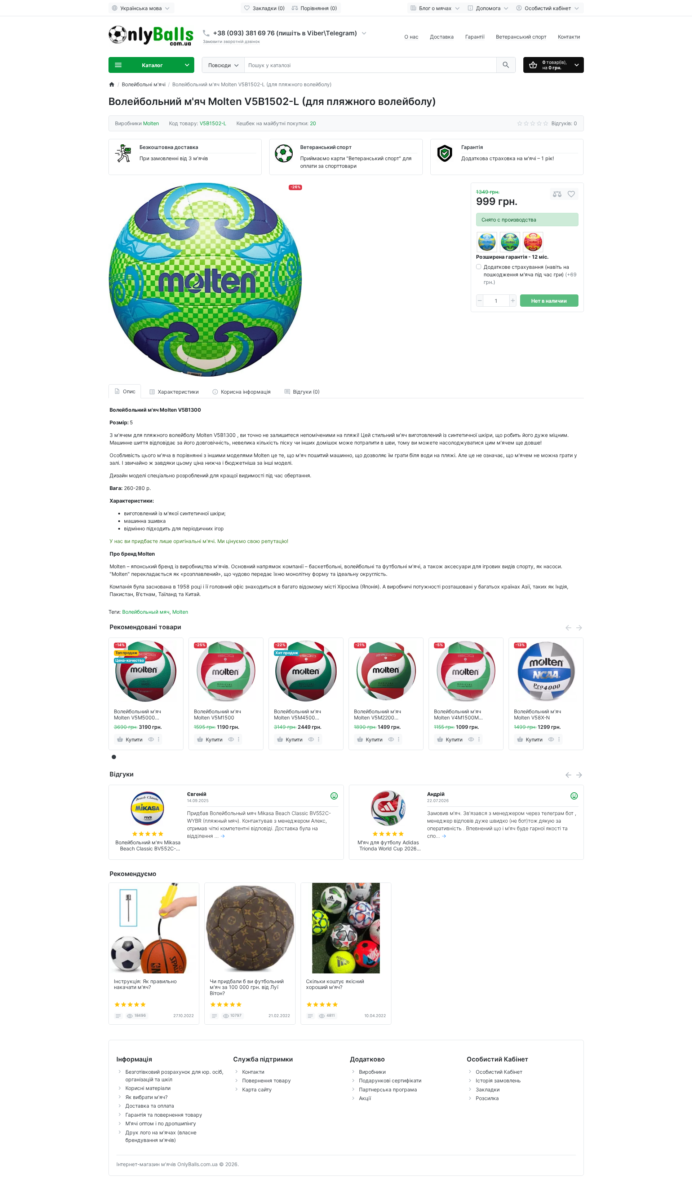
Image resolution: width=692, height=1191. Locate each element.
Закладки (488, 1089)
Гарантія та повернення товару (163, 1115)
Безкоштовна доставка (168, 147)
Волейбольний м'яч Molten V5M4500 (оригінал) (297, 715)
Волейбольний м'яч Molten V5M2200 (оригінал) (377, 715)
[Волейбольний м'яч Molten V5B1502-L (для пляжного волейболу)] (205, 279)
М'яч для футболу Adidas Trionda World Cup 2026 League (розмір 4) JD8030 (388, 846)
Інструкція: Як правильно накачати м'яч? (145, 984)
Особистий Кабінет (499, 1072)
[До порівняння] (557, 194)
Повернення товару (266, 1080)
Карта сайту (257, 1089)
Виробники (372, 1072)
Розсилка (487, 1098)
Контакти (569, 37)
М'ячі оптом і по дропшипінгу (160, 1123)
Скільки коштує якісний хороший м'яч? (335, 984)
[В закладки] (571, 194)
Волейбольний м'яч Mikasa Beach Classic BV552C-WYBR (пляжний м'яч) (148, 846)
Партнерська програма (388, 1089)
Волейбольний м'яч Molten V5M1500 (217, 715)
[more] (158, 739)
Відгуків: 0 (564, 123)
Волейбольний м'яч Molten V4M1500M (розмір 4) (457, 715)
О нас (411, 37)
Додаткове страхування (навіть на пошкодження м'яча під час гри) (530, 274)
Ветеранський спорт (521, 37)
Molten (180, 612)
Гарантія (472, 147)
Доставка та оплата (149, 1106)
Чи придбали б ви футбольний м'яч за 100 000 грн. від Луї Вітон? (247, 987)
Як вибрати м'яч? (146, 1097)
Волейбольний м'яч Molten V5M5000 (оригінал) (137, 715)
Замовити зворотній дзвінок (231, 41)
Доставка (442, 37)
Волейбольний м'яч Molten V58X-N (537, 715)
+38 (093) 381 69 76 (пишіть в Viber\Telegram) (285, 33)
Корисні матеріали (147, 1088)
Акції (365, 1098)
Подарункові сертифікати (390, 1080)
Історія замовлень (498, 1080)
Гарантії (474, 37)
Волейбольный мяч (145, 612)
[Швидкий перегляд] (151, 739)
